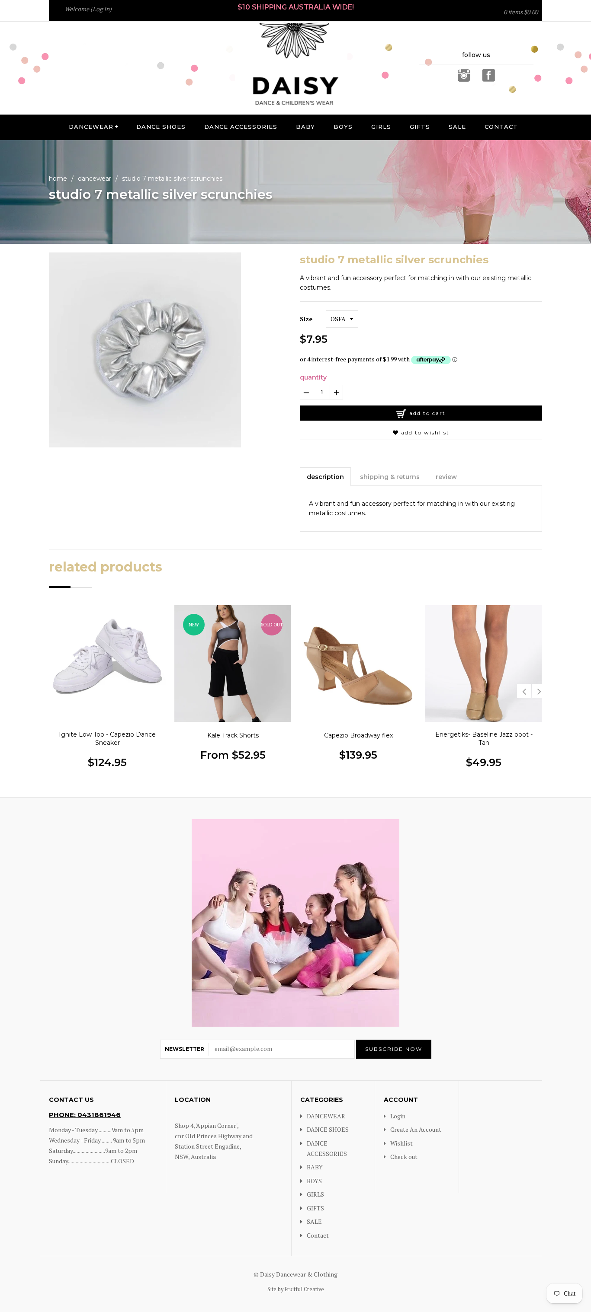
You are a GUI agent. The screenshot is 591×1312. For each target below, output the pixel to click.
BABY (305, 126)
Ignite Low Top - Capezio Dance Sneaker (107, 739)
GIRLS (381, 126)
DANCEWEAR (91, 126)
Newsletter (184, 1049)
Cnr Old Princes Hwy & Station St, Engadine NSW (319, 15)
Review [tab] (446, 477)
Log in (101, 9)
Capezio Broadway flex (358, 735)
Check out (404, 1156)
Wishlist (401, 1143)
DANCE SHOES (161, 126)
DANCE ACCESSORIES (240, 126)
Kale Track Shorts (233, 735)
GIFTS (420, 126)
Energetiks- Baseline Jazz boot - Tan (484, 739)
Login (397, 1116)
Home (58, 178)
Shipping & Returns (390, 477)
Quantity (313, 377)
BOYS (343, 126)
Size (306, 319)
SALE (457, 126)
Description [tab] (325, 477)
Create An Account (415, 1129)
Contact (501, 126)
